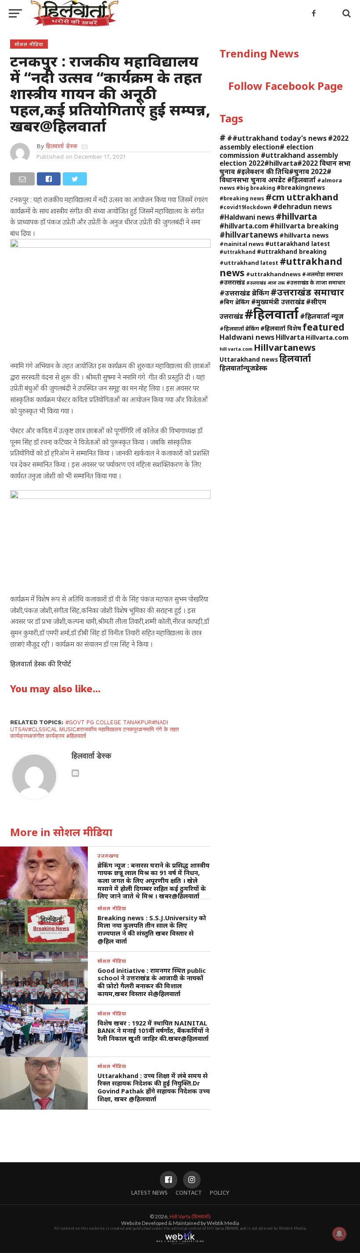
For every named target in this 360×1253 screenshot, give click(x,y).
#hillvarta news (304, 235)
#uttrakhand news (281, 267)
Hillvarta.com (327, 337)
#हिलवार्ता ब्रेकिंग (239, 328)
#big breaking (255, 187)
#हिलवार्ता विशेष (280, 328)
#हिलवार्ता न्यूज (322, 316)
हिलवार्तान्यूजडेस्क (243, 367)
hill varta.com (236, 349)
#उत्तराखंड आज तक (265, 283)
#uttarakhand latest (297, 243)
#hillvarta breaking (304, 226)
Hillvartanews (285, 347)
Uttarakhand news (249, 359)
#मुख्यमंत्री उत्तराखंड (278, 301)
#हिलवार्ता (272, 314)
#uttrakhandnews (273, 274)
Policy (219, 1192)
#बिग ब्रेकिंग (235, 302)
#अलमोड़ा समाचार (322, 274)
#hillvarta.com (244, 225)
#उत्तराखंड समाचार (307, 291)
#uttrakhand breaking (292, 251)
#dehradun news (302, 206)
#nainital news (242, 244)
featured (323, 327)
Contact (189, 1192)
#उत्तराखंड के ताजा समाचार (315, 282)
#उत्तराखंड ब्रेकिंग (244, 293)
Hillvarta (290, 337)
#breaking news (242, 198)
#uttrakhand (238, 251)
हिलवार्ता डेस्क (61, 146)
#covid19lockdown (245, 206)
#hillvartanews (249, 234)
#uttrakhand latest (249, 263)
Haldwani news (247, 337)
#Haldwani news (247, 217)
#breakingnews (301, 187)
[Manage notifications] (339, 1234)
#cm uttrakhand (302, 197)
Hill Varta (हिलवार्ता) (190, 1216)
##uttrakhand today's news (277, 138)
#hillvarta (296, 216)
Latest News (149, 1192)
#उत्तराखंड (232, 282)
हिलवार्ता (295, 358)
